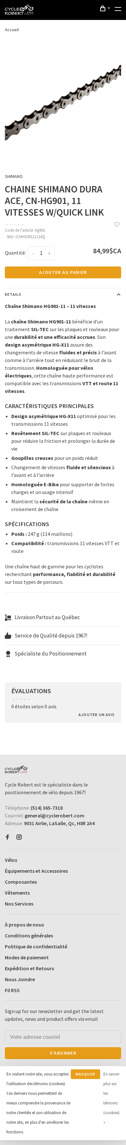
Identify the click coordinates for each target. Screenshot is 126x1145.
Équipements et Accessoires (36, 871)
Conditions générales (29, 935)
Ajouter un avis (97, 714)
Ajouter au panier (63, 272)
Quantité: (15, 252)
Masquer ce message (85, 1075)
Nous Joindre (20, 979)
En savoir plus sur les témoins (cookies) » (111, 1098)
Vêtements (17, 892)
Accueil (12, 30)
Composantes (21, 882)
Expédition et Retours (29, 968)
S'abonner (63, 1053)
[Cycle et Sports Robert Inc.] (16, 769)
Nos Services (19, 903)
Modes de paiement (27, 957)
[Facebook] (7, 837)
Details (13, 294)
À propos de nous (24, 924)
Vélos (11, 860)
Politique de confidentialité (36, 946)
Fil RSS (12, 990)
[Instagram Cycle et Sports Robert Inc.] (19, 837)
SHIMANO (14, 176)
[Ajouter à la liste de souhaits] (117, 225)
